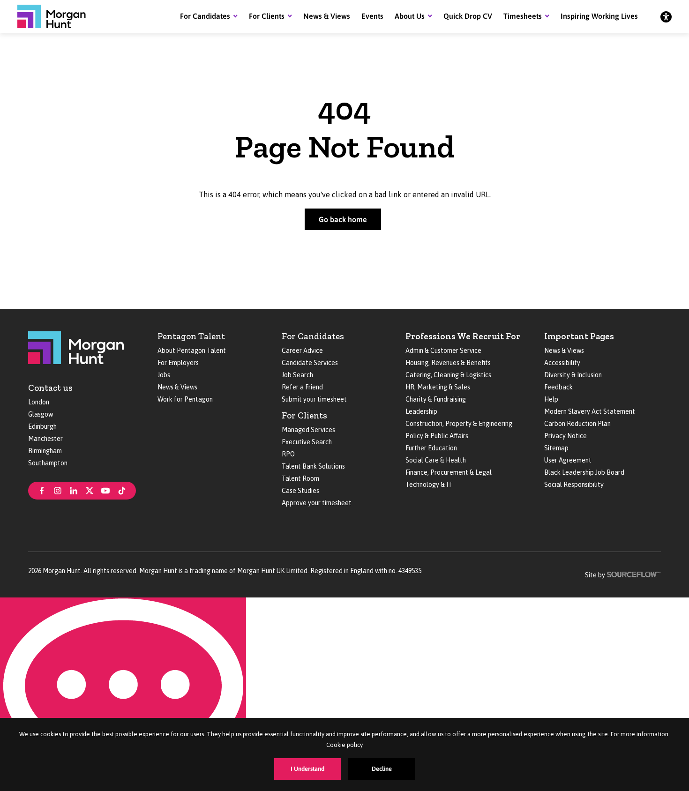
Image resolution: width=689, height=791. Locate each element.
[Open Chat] (123, 694)
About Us (410, 16)
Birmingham (45, 451)
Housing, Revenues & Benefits (448, 362)
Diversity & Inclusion (573, 375)
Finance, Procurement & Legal (448, 472)
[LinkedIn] (73, 489)
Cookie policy (344, 744)
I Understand (307, 768)
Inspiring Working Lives (599, 16)
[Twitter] (89, 489)
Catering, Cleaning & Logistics (448, 375)
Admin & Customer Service (443, 350)
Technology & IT (428, 484)
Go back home (343, 219)
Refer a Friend (302, 387)
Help (551, 399)
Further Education (431, 448)
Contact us (50, 387)
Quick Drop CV (467, 16)
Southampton (47, 463)
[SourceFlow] (634, 573)
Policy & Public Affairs (436, 436)
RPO (288, 454)
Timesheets (522, 16)
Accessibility (562, 362)
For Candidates (205, 16)
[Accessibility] (666, 16)
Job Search (297, 375)
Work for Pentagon (185, 399)
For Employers (178, 362)
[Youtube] (105, 489)
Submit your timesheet (314, 399)
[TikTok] (122, 489)
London (38, 402)
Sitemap (556, 448)
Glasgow (40, 414)
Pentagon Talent (191, 336)
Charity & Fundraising (435, 399)
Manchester (45, 438)
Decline (382, 768)
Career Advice (302, 350)
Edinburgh (42, 426)
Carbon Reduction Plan (577, 423)
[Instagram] (57, 489)
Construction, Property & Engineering (458, 423)
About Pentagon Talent (191, 350)
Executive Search (307, 442)
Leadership (421, 411)
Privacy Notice (565, 436)
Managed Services (308, 429)
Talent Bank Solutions (313, 466)
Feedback (558, 387)
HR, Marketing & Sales (437, 387)
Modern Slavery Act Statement (589, 411)
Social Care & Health (435, 460)
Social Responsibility (574, 484)
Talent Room (300, 478)
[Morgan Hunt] (51, 16)
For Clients (267, 16)
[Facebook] (41, 489)
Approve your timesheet (317, 503)
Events (372, 16)
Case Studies (300, 490)
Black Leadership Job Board (584, 472)
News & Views (326, 16)
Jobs (163, 375)
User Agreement (568, 460)
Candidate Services (310, 362)
